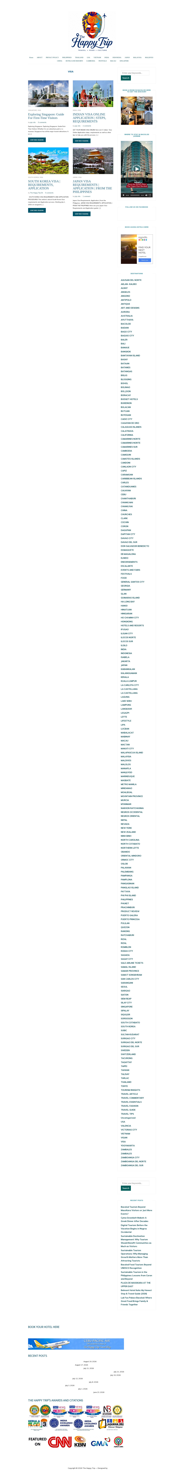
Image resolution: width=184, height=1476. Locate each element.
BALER (124, 339)
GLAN (123, 593)
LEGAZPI (125, 713)
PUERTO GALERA (129, 915)
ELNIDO (124, 558)
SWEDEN (125, 1050)
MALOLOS (126, 764)
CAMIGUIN (126, 454)
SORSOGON (127, 1018)
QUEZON (125, 927)
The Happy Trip (92, 1459)
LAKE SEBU (126, 701)
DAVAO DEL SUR (129, 542)
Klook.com (32, 1333)
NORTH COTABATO (130, 844)
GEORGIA (125, 586)
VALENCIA (126, 1126)
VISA (39, 110)
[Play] (124, 195)
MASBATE (126, 780)
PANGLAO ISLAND (130, 887)
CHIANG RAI (127, 506)
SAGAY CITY (127, 959)
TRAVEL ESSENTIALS (131, 1102)
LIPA (123, 725)
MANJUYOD (126, 772)
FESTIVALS (103, 61)
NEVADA (125, 824)
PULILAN (125, 923)
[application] (137, 169)
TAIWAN (125, 1070)
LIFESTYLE (126, 720)
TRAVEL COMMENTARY (132, 1098)
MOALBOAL (126, 792)
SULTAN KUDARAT (130, 1034)
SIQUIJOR (125, 1014)
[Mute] (146, 195)
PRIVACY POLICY (52, 57)
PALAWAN (126, 867)
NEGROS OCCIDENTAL (132, 812)
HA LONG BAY (128, 601)
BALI (123, 343)
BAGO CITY (126, 331)
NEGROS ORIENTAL (130, 816)
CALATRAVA (127, 431)
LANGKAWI (126, 709)
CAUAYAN (126, 490)
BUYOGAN (126, 415)
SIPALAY (125, 1010)
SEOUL (124, 986)
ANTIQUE (125, 304)
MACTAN (125, 744)
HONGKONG (127, 621)
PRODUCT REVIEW (130, 911)
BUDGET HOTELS (129, 399)
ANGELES (125, 292)
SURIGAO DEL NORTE (131, 1042)
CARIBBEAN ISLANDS (131, 478)
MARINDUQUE (128, 776)
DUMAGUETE (127, 550)
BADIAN (125, 327)
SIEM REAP (126, 998)
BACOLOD (126, 324)
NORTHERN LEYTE (130, 848)
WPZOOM (112, 1468)
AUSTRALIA (127, 316)
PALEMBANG (127, 871)
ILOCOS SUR (127, 641)
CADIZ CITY (126, 419)
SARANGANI (127, 983)
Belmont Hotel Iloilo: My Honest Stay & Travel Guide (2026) (53, 1389)
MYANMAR (126, 804)
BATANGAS (126, 371)
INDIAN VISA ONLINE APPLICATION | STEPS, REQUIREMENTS (89, 118)
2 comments (87, 126)
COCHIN (125, 522)
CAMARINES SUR (129, 447)
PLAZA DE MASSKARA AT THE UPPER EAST (46, 1385)
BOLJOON (126, 391)
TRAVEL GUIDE (128, 1110)
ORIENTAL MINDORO (131, 855)
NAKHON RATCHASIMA (132, 808)
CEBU (123, 494)
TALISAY (125, 1074)
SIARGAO (125, 990)
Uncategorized (128, 1118)
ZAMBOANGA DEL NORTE (133, 1161)
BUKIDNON (126, 403)
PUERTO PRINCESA (130, 919)
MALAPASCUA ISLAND (132, 752)
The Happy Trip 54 (36, 193)
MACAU (113, 61)
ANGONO (125, 296)
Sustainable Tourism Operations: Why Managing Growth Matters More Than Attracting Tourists (69, 1375)
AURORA (125, 312)
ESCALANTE (127, 566)
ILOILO (124, 645)
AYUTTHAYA (127, 319)
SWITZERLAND (128, 1054)
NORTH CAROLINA (130, 840)
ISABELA (125, 657)
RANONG (125, 931)
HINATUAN (126, 609)
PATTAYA (125, 891)
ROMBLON (126, 947)
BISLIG (124, 375)
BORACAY (126, 395)
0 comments (42, 122)
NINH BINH (126, 836)
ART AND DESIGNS (130, 308)
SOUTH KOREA (33, 177)
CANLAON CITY (128, 466)
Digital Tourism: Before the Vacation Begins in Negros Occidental (134, 1228)
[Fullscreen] (150, 195)
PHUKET (125, 903)
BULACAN (126, 407)
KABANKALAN (128, 669)
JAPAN (127, 57)
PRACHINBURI (128, 907)
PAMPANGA (126, 875)
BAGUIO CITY (127, 335)
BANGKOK (126, 351)
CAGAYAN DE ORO (130, 423)
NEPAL (124, 820)
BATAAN (125, 363)
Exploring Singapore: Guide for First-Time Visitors (46, 116)
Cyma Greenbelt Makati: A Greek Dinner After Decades (51, 1365)
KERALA (125, 677)
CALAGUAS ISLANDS (131, 427)
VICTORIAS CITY (129, 1129)
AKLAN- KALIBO (129, 284)
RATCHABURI (127, 935)
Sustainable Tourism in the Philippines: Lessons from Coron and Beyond (136, 1275)
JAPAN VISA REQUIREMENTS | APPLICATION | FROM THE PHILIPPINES (92, 186)
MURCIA (125, 800)
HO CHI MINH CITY (130, 617)
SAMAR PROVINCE (130, 971)
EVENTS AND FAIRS (130, 570)
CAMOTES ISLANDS (130, 459)
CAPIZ (124, 470)
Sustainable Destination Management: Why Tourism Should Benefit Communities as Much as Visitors (70, 1372)
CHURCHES (126, 514)
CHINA (59, 61)
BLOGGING (126, 379)
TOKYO (124, 1086)
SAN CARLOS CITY (130, 979)
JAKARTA (125, 661)
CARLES (125, 482)
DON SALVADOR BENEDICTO (135, 546)
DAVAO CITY (127, 538)
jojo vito (33, 122)
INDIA (106, 57)
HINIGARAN (126, 613)
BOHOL (124, 383)
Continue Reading (37, 140)
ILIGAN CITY (127, 633)
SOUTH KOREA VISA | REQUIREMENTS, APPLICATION (44, 184)
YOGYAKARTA (128, 1145)
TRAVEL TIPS (127, 1114)
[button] (136, 169)
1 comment (86, 196)
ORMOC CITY (127, 859)
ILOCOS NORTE (128, 637)
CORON (124, 526)
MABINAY (125, 736)
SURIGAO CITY (128, 1038)
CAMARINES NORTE (130, 439)
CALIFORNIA (127, 435)
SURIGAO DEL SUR (130, 1046)
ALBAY (124, 288)
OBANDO (125, 852)
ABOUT (39, 57)
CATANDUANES (128, 486)
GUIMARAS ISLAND (130, 597)
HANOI (124, 605)
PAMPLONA (126, 879)
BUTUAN (125, 411)
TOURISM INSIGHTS (130, 1090)
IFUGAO (125, 629)
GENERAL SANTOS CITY (132, 582)
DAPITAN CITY (128, 534)
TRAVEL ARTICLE (129, 1094)
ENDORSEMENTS (129, 562)
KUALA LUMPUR (129, 681)
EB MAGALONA (128, 554)
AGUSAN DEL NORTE (131, 280)
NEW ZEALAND (128, 832)
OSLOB (124, 863)
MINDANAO (126, 788)
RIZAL (124, 939)
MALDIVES (149, 57)
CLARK (124, 518)
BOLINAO (125, 387)
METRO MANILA (129, 784)
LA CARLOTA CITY (130, 685)
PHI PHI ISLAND (128, 895)
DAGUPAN (126, 530)
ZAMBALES (126, 1149)
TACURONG (126, 1058)
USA (88, 57)
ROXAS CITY (127, 951)
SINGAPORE (124, 61)
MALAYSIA (137, 57)
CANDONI (125, 462)
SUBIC (124, 1030)
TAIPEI (124, 1066)
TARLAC (125, 1078)
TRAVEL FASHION (129, 1106)
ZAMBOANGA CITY (130, 1157)
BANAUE (125, 347)
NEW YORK (126, 828)
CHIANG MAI (127, 502)
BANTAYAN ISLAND (130, 355)
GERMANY (126, 589)
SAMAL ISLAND (128, 967)
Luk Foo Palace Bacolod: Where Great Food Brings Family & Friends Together (136, 1301)
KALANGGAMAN (129, 673)
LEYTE (124, 717)
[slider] (135, 195)
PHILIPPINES (67, 57)
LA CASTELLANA (129, 689)
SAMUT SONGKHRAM (131, 975)
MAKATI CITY (127, 748)
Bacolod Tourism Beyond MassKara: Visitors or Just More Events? (136, 1210)
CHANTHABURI (128, 498)
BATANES (125, 367)
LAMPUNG (126, 705)
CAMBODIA (90, 61)
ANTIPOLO (126, 300)
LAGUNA (125, 697)
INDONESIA (117, 57)
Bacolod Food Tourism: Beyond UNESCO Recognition (50, 1378)
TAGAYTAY (126, 1062)
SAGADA (125, 955)
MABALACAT (127, 732)
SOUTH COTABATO (130, 1022)
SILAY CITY (126, 1002)
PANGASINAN (127, 883)
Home (31, 57)
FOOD (124, 578)
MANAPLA (126, 768)
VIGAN (124, 1137)
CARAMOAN (127, 474)
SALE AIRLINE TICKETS (132, 963)
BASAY (124, 359)
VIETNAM (97, 57)
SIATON (124, 994)
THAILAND (79, 57)
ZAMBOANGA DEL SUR (132, 1165)
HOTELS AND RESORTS (74, 61)
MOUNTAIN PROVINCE (132, 796)
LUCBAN (125, 728)
